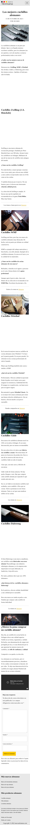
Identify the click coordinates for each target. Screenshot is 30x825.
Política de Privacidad (6, 817)
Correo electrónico (8, 744)
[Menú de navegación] (27, 3)
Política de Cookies (6, 820)
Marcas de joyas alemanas (7, 787)
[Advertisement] (15, 93)
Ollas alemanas (4, 801)
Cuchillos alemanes (6, 798)
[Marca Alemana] (7, 3)
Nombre (5, 734)
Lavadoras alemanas (6, 803)
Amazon (23, 205)
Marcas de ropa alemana (7, 784)
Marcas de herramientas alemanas (9, 781)
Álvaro (17, 21)
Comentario (6, 708)
